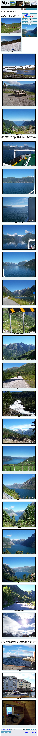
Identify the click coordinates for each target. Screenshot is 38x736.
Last (34, 729)
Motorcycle (4, 729)
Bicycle (25, 732)
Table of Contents (25, 14)
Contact (30, 7)
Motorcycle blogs (19, 7)
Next (32, 729)
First (28, 729)
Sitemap (36, 732)
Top (36, 729)
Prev (30, 729)
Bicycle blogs (12, 7)
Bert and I (8, 729)
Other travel (25, 7)
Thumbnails (25, 15)
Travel (31, 732)
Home (8, 7)
